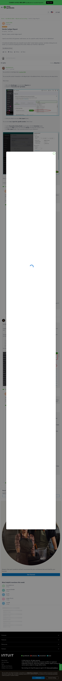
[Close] (54, 153)
